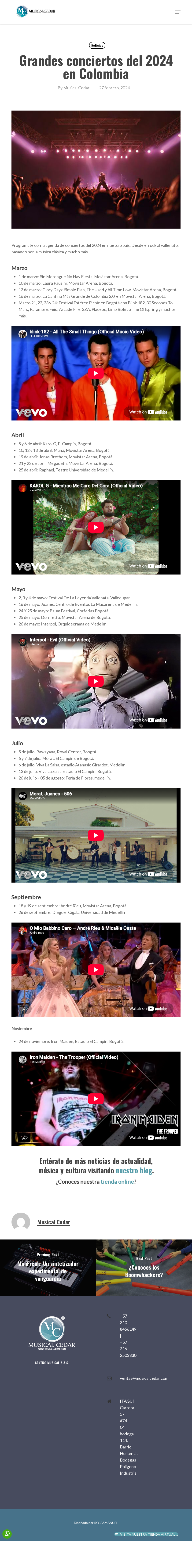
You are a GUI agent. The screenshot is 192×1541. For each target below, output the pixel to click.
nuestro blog (134, 1170)
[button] (178, 12)
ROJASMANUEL (106, 1523)
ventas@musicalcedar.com (144, 1378)
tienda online (117, 1181)
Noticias (97, 45)
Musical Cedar (76, 87)
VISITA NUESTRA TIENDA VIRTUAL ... (149, 1534)
